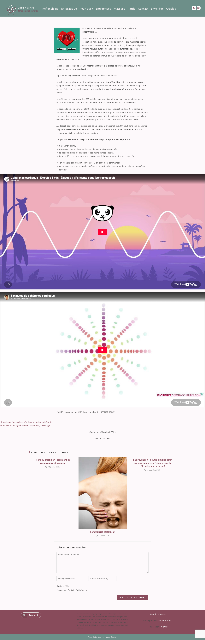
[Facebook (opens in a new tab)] (194, 8)
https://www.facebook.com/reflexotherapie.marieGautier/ (26, 422)
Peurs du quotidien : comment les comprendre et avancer (52, 461)
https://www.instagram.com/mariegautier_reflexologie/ (25, 425)
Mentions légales (158, 614)
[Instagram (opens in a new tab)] (199, 8)
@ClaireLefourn (166, 620)
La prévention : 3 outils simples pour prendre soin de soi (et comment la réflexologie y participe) (152, 463)
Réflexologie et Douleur (102, 531)
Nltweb (164, 626)
